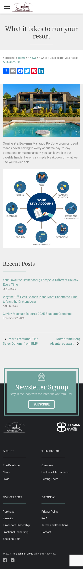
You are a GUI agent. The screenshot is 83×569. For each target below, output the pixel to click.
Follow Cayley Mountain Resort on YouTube (12, 560)
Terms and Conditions (55, 525)
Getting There (50, 478)
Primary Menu (7, 7)
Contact (46, 532)
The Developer (12, 465)
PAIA (44, 518)
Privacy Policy (50, 511)
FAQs (6, 478)
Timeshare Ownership (16, 525)
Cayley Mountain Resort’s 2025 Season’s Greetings (37, 314)
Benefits (8, 518)
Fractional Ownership (16, 532)
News (33, 57)
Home (21, 57)
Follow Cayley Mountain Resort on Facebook (5, 560)
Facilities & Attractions (55, 472)
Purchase (8, 511)
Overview (47, 465)
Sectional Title (11, 538)
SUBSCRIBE (41, 404)
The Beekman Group (22, 553)
